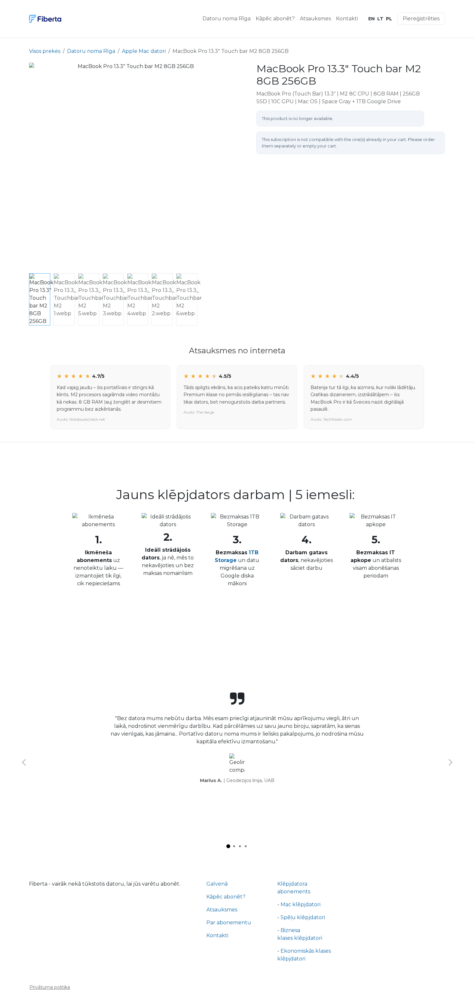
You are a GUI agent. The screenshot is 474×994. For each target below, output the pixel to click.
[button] (39, 166)
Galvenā (217, 884)
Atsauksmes (221, 910)
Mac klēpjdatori (301, 904)
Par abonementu (228, 922)
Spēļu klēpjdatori (303, 917)
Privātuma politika (49, 987)
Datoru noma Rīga (91, 51)
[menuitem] (226, 18)
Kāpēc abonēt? (225, 897)
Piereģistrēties (421, 18)
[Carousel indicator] (228, 846)
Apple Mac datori (144, 51)
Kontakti (217, 935)
